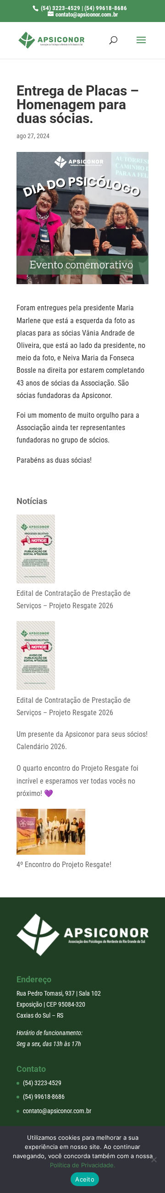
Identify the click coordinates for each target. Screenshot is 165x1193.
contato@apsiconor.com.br (57, 1111)
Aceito (84, 1179)
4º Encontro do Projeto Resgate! (63, 864)
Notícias (31, 501)
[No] (153, 1159)
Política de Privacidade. (83, 1165)
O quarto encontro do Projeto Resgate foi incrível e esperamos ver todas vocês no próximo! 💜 (77, 780)
